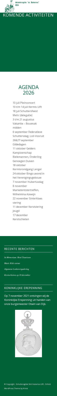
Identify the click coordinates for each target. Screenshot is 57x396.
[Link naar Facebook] (45, 392)
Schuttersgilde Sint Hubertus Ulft (30, 384)
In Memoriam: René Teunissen (17, 257)
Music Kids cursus (12, 263)
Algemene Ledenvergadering (16, 268)
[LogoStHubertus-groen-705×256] (23, 6)
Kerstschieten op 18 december (17, 274)
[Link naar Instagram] (50, 392)
